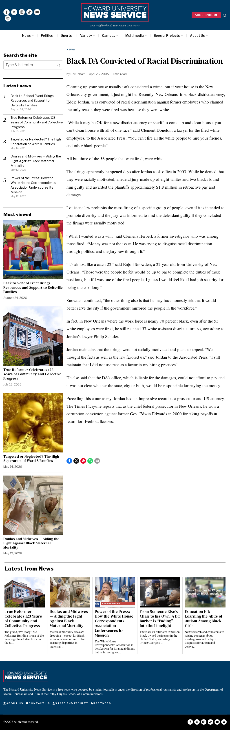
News (70, 49)
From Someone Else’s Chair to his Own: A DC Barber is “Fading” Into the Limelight (160, 618)
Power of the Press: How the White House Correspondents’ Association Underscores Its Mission (114, 623)
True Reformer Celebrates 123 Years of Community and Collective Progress (37, 122)
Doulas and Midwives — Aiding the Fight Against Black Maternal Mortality (36, 161)
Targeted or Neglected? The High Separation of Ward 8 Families (31, 458)
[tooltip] (6, 12)
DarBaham (78, 74)
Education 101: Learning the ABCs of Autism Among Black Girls (203, 618)
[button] (58, 64)
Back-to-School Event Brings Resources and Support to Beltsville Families (32, 100)
